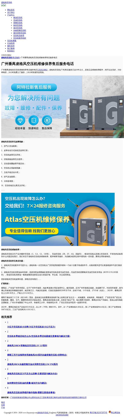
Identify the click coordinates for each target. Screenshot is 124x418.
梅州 (55, 397)
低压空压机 (17, 25)
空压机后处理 (18, 35)
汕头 (37, 397)
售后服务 (16, 57)
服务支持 (11, 46)
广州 (12, 397)
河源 (63, 397)
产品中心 (11, 15)
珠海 (19, 397)
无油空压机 (17, 20)
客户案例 (11, 48)
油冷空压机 (17, 28)
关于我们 (11, 12)
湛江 (52, 397)
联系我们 (11, 51)
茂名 (45, 397)
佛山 (26, 397)
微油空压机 (17, 17)
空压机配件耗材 (19, 38)
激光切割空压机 (19, 33)
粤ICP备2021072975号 (98, 413)
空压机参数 (11, 41)
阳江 (77, 397)
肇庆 (48, 397)
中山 (30, 397)
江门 (41, 397)
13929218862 (42, 70)
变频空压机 (17, 23)
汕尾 (59, 397)
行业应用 (11, 43)
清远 (66, 397)
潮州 (81, 397)
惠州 (34, 397)
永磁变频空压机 (19, 30)
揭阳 (74, 397)
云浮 (84, 397)
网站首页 (11, 10)
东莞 (23, 397)
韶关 (70, 397)
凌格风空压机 (6, 2)
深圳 (16, 397)
